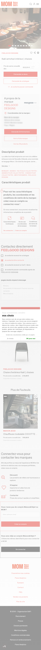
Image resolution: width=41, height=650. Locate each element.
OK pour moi (30, 338)
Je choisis (10, 338)
